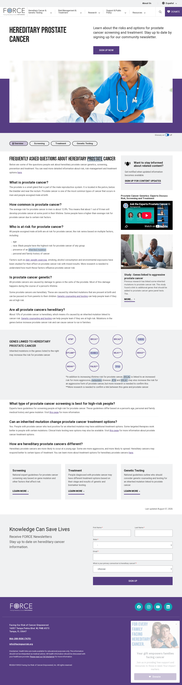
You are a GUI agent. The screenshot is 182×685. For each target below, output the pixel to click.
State (95, 540)
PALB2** (94, 366)
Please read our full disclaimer (42, 657)
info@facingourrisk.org (21, 644)
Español (170, 3)
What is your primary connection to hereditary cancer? (115, 563)
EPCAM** (70, 353)
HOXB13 (94, 353)
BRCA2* (117, 339)
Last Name (139, 528)
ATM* (71, 339)
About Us (146, 3)
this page (54, 412)
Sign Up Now (106, 50)
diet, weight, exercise (36, 260)
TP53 (117, 366)
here (19, 172)
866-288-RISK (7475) (20, 638)
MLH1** (117, 353)
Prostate (95, 159)
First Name (98, 528)
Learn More (20, 491)
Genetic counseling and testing (72, 296)
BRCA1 (124, 380)
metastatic (96, 380)
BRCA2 (126, 376)
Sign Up (133, 581)
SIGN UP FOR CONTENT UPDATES (143, 181)
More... (128, 299)
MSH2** (141, 353)
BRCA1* (94, 339)
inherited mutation (37, 249)
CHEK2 (141, 339)
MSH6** (71, 366)
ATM (114, 380)
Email (96, 551)
